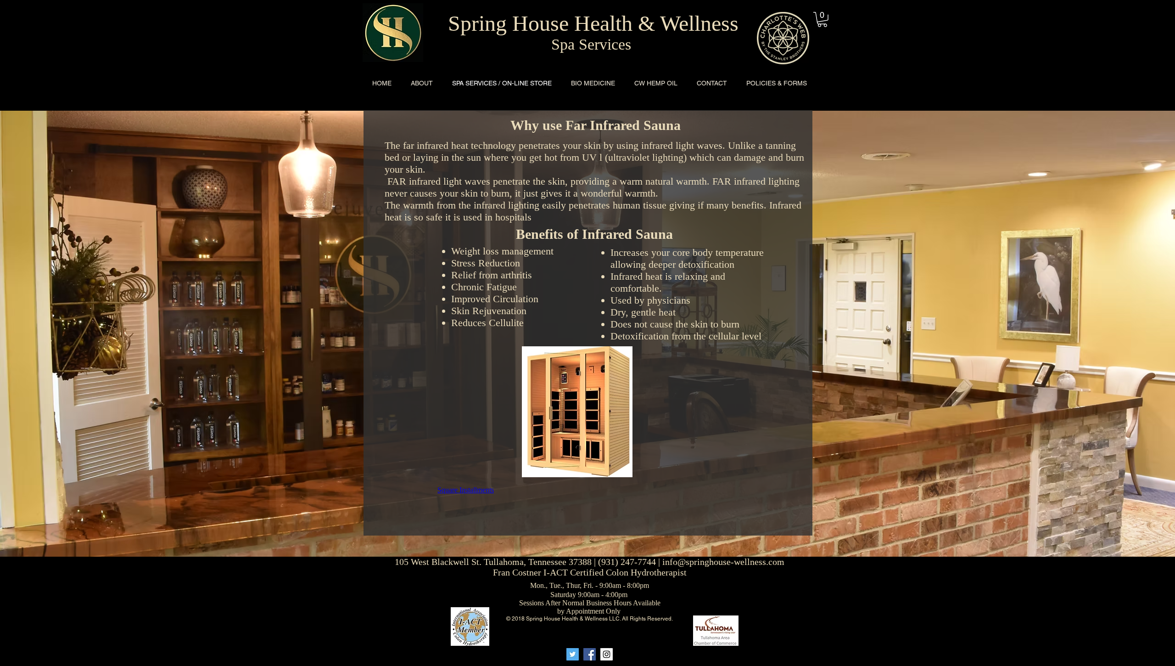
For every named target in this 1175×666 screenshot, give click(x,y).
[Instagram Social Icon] (606, 654)
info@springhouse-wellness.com (723, 562)
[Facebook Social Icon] (589, 654)
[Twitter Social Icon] (572, 654)
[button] (822, 19)
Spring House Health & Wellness (593, 23)
